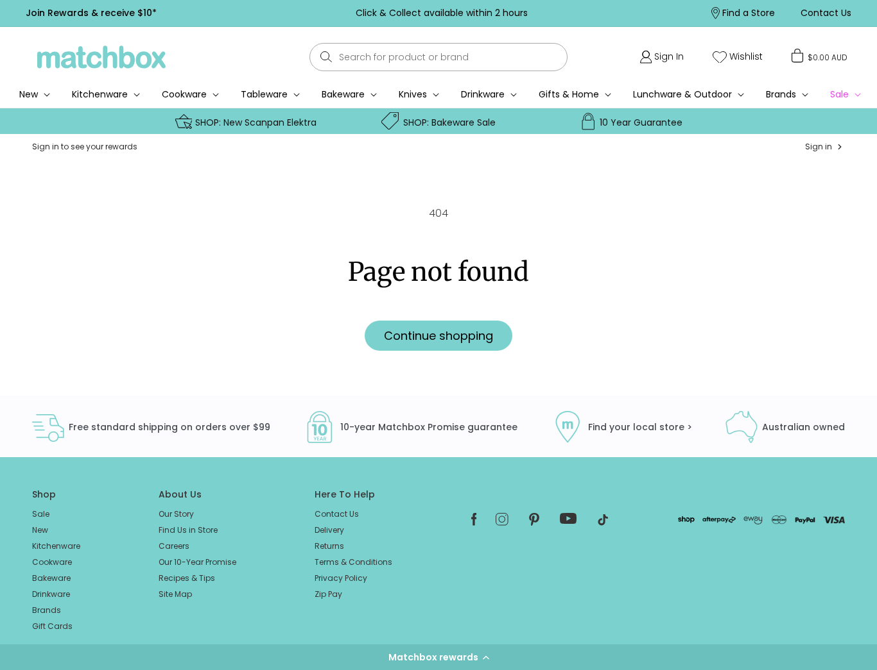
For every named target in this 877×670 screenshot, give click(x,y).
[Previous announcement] (238, 12)
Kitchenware (100, 94)
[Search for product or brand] (326, 57)
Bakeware (343, 94)
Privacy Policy (341, 578)
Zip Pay (328, 594)
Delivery (329, 529)
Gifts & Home (569, 94)
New (40, 529)
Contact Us (337, 513)
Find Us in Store (188, 529)
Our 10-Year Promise (197, 562)
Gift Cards (52, 626)
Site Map (175, 594)
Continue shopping (438, 336)
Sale (40, 513)
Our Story (176, 513)
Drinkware (483, 94)
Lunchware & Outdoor (682, 94)
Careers (174, 545)
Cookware (184, 94)
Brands (781, 94)
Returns (329, 545)
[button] (438, 657)
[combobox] (438, 57)
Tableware (264, 94)
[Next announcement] (644, 12)
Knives (413, 94)
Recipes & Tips (187, 578)
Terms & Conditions (353, 562)
